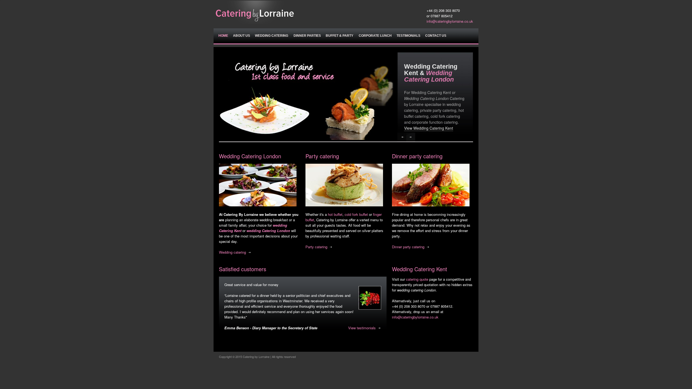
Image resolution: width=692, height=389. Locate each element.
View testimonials (362, 327)
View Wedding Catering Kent (428, 128)
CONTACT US (435, 36)
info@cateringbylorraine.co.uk (450, 21)
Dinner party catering (408, 246)
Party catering (316, 246)
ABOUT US (241, 36)
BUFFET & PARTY (339, 36)
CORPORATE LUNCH (375, 36)
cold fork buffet (356, 214)
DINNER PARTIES (307, 36)
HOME (223, 36)
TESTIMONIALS (408, 36)
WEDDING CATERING (271, 36)
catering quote (417, 279)
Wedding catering (232, 252)
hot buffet (335, 214)
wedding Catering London (268, 230)
